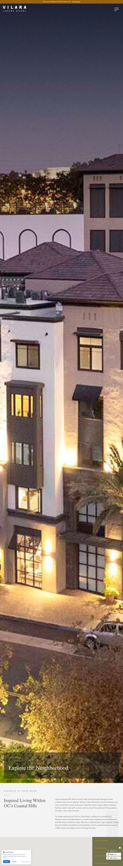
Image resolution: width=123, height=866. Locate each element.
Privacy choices (25, 861)
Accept (7, 861)
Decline (14, 861)
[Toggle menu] (116, 9)
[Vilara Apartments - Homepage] (19, 9)
